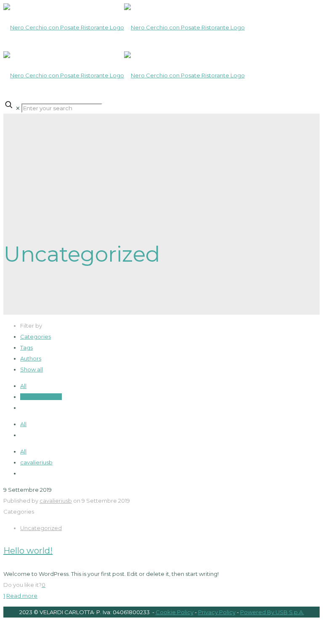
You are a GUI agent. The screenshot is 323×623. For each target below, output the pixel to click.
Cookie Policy (174, 612)
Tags (26, 347)
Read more (21, 595)
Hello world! (28, 551)
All (23, 385)
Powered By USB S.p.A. (272, 612)
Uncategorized (41, 396)
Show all (31, 369)
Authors (30, 358)
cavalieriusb (36, 462)
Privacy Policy (217, 612)
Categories (35, 336)
